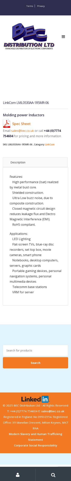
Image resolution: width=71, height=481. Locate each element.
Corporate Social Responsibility (35, 445)
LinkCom (50, 144)
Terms (29, 6)
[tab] (35, 162)
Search (35, 363)
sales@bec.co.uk (22, 131)
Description (17, 162)
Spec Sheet (21, 123)
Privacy (41, 6)
